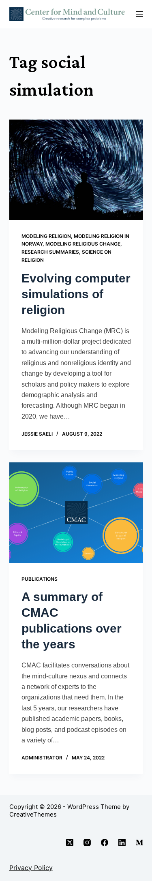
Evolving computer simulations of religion (76, 294)
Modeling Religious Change (82, 244)
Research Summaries (50, 252)
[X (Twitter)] (69, 842)
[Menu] (139, 14)
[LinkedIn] (122, 842)
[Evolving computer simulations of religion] (76, 170)
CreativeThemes (33, 814)
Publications (39, 579)
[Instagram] (87, 842)
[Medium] (139, 842)
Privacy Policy (31, 868)
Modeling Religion (46, 236)
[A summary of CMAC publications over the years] (76, 512)
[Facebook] (104, 842)
